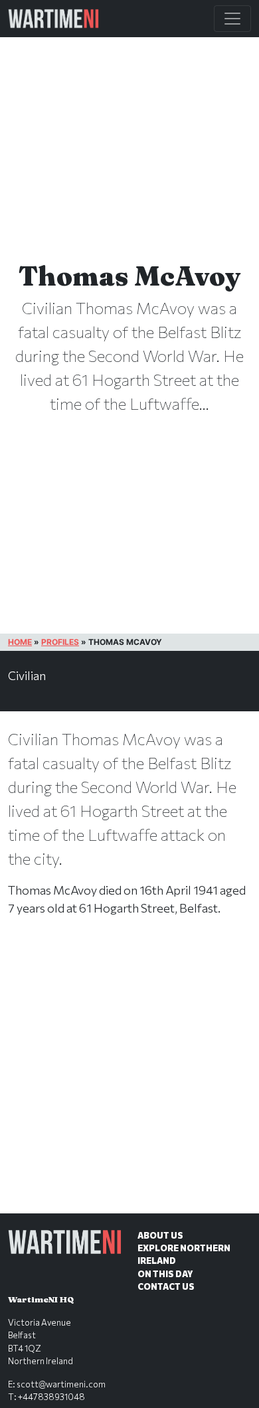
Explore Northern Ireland (183, 1254)
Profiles (60, 642)
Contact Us (166, 1286)
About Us (160, 1235)
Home (20, 642)
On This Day (165, 1274)
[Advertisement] (129, 1078)
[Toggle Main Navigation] (232, 18)
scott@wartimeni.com (61, 1384)
